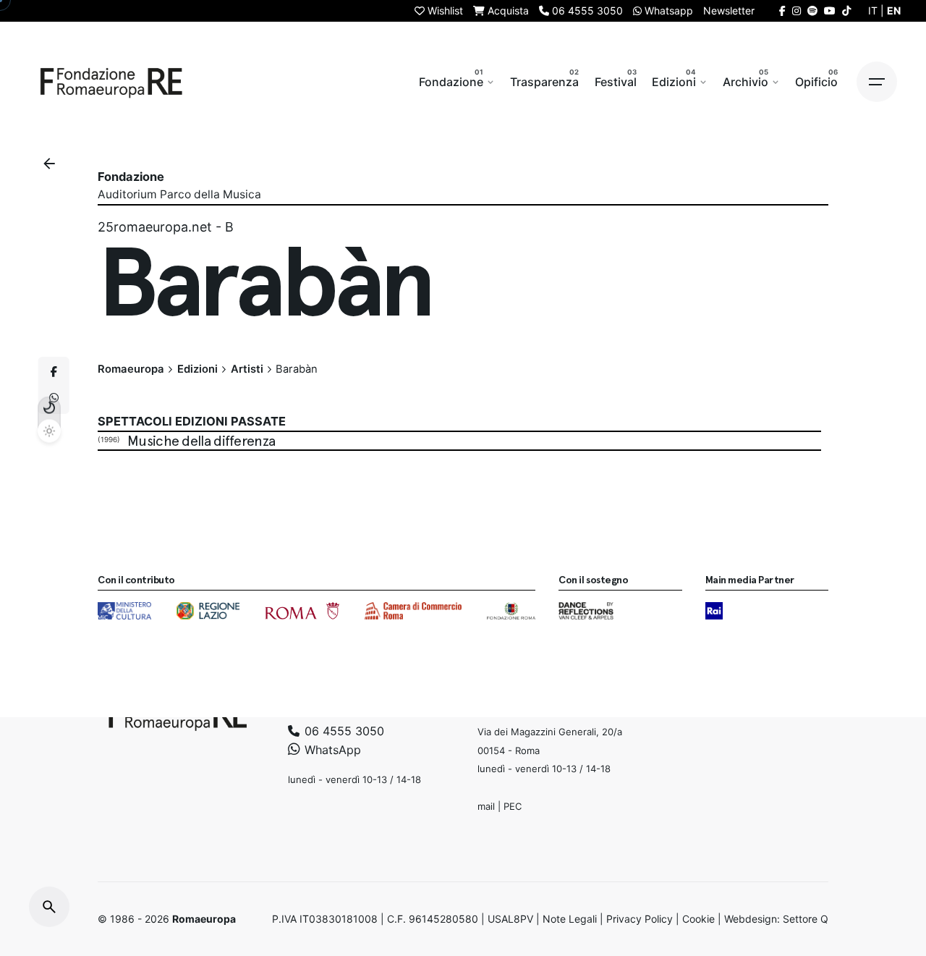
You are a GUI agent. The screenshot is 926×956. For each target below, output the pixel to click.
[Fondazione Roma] (511, 610)
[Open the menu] (877, 82)
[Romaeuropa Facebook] (782, 10)
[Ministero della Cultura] (124, 610)
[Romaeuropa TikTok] (846, 10)
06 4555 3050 (342, 731)
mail (486, 806)
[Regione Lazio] (208, 610)
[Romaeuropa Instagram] (796, 10)
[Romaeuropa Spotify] (812, 10)
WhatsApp (331, 749)
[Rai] (714, 610)
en (894, 10)
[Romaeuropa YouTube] (830, 10)
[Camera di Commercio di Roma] (413, 610)
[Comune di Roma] (302, 610)
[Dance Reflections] (585, 610)
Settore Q (805, 919)
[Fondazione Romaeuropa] (111, 82)
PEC (513, 806)
